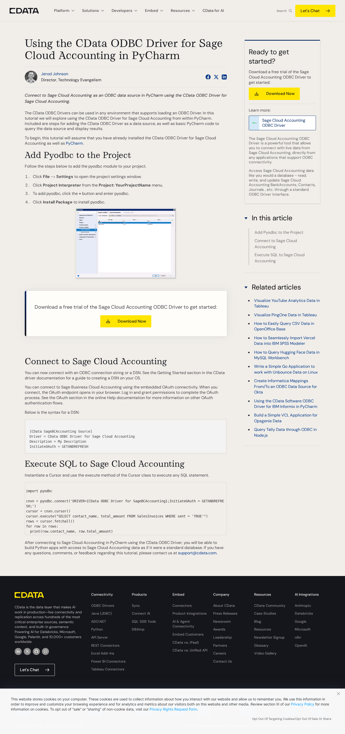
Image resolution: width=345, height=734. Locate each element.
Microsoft (303, 629)
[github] (36, 651)
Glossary (261, 645)
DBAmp (138, 629)
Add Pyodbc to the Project (279, 232)
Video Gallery (265, 653)
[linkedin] (18, 651)
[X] (27, 651)
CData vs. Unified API (190, 650)
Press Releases (225, 613)
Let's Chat (310, 10)
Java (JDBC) (101, 613)
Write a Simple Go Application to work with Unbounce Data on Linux (286, 369)
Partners (220, 645)
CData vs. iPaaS (186, 642)
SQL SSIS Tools (144, 621)
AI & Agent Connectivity (183, 624)
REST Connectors (105, 645)
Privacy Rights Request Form (173, 709)
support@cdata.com (197, 553)
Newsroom (222, 621)
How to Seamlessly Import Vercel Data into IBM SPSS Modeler (284, 340)
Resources (262, 629)
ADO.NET (98, 621)
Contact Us (222, 661)
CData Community (269, 605)
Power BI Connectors (108, 661)
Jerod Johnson (54, 73)
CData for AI (213, 10)
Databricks (304, 613)
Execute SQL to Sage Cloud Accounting (280, 258)
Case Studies (265, 613)
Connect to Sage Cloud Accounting (276, 243)
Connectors (182, 605)
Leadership (222, 637)
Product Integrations (190, 613)
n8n (298, 637)
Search (282, 11)
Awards (219, 629)
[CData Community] (45, 651)
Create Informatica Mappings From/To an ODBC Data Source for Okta (285, 386)
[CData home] (28, 10)
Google (300, 621)
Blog (257, 621)
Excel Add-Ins (102, 653)
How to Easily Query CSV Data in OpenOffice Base (284, 326)
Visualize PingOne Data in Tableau (285, 315)
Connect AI (141, 613)
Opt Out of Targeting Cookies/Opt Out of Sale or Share (291, 719)
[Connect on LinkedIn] (224, 77)
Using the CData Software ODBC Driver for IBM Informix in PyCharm (285, 403)
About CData (224, 605)
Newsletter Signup (269, 637)
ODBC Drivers (102, 605)
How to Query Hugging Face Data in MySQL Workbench (286, 355)
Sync (136, 605)
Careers (219, 653)
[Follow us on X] (216, 77)
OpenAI (301, 645)
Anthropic (303, 605)
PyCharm (74, 143)
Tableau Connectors (107, 669)
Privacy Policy (302, 704)
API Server (99, 637)
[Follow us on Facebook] (208, 77)
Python (97, 629)
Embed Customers (188, 634)
